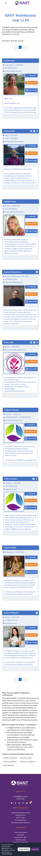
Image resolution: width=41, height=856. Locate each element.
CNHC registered (8, 765)
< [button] (15, 47)
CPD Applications (20, 820)
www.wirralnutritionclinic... (15, 212)
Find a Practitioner (20, 832)
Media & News (21, 815)
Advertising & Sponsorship (20, 813)
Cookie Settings (24, 849)
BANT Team (20, 818)
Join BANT (20, 835)
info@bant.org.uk (21, 796)
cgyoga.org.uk (11, 489)
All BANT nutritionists (10, 758)
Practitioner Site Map (20, 842)
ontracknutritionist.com (13, 282)
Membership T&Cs (20, 837)
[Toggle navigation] (6, 3)
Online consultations (10, 761)
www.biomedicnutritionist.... (15, 350)
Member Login (21, 840)
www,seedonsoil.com (14, 420)
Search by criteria (26, 758)
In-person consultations (27, 761)
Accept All (35, 849)
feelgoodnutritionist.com (14, 141)
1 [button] (20, 47)
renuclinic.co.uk (11, 623)
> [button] (24, 47)
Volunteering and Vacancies (20, 823)
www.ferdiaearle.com (13, 71)
